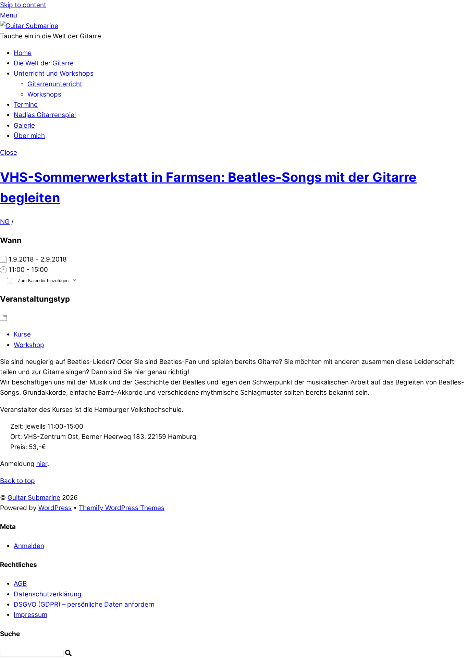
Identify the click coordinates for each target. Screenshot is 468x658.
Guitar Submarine (34, 498)
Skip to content (23, 5)
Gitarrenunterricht (54, 84)
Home (23, 53)
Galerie (24, 125)
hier (41, 464)
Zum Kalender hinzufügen (42, 280)
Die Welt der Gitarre (44, 63)
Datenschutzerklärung (48, 594)
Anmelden (29, 546)
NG (5, 222)
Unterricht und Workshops (54, 73)
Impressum (30, 615)
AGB (20, 583)
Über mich (29, 136)
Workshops (44, 94)
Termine (26, 105)
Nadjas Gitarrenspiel (45, 115)
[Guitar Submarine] (29, 26)
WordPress (55, 508)
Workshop (29, 345)
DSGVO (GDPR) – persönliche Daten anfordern (84, 604)
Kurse (22, 334)
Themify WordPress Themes (121, 508)
